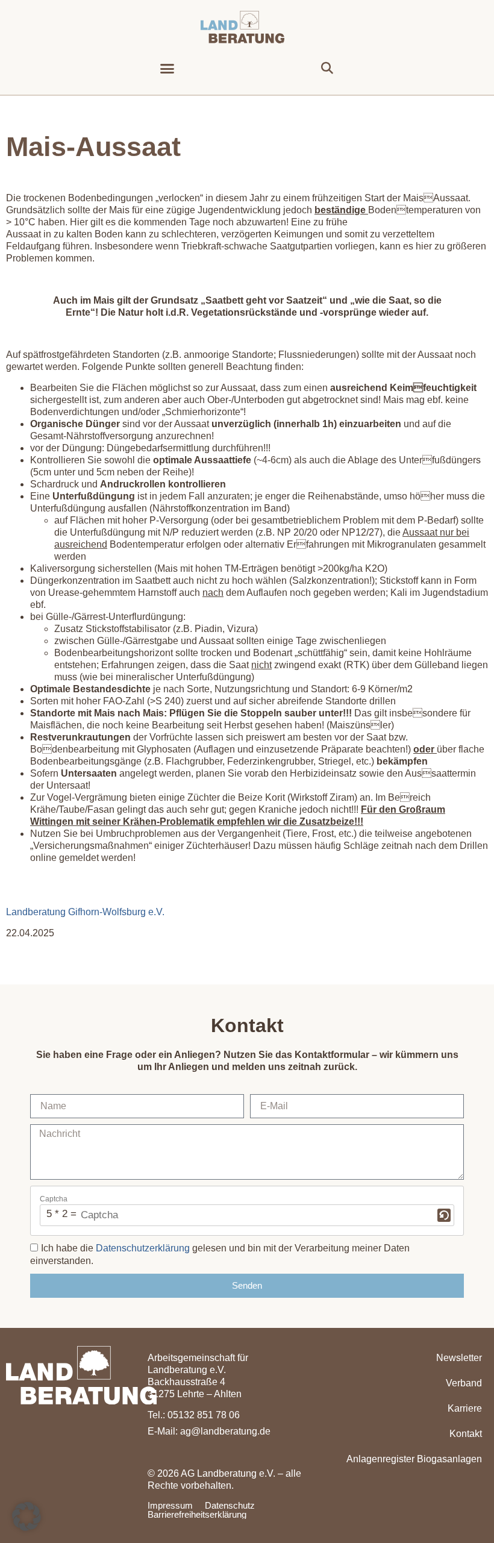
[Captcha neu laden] (444, 1215)
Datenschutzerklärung (143, 1248)
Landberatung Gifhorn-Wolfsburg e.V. (85, 912)
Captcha (53, 1199)
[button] (167, 68)
